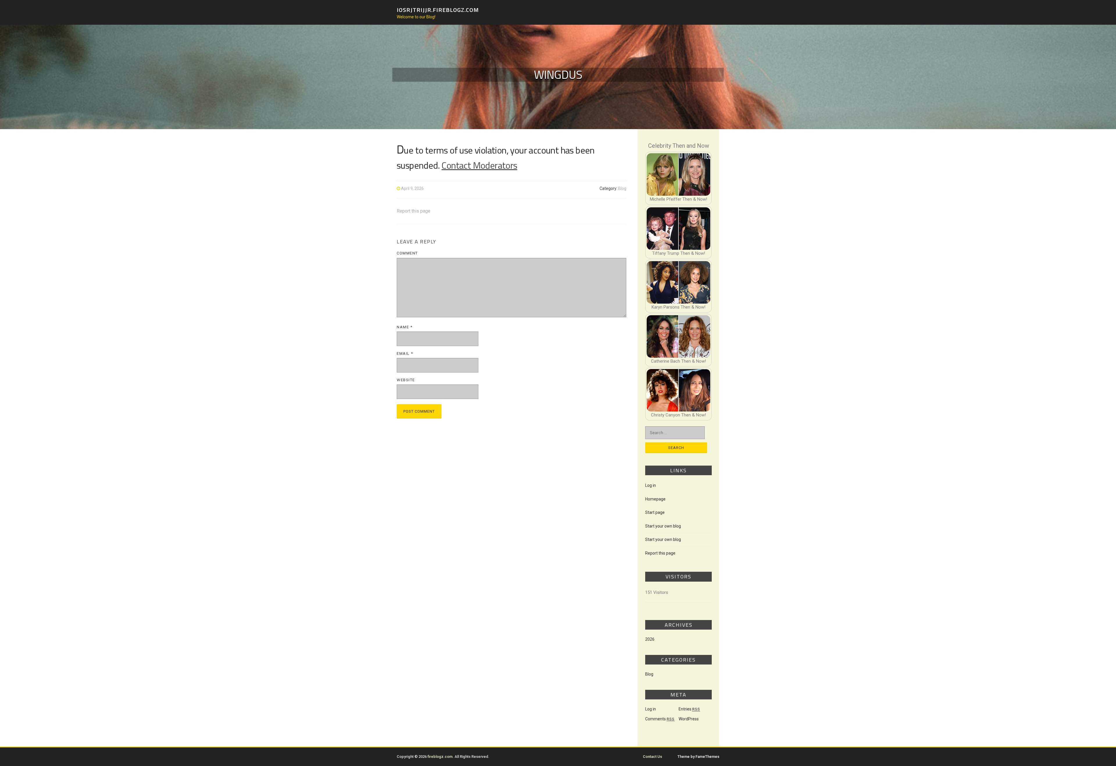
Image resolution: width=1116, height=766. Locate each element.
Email (405, 353)
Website (406, 380)
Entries (689, 709)
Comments (660, 719)
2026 (649, 639)
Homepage (655, 499)
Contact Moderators (479, 165)
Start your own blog (663, 526)
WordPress (689, 719)
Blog (622, 188)
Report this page (413, 211)
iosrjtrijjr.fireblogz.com (438, 9)
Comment (407, 253)
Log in (650, 485)
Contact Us (652, 756)
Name (404, 327)
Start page (655, 512)
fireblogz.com (440, 756)
